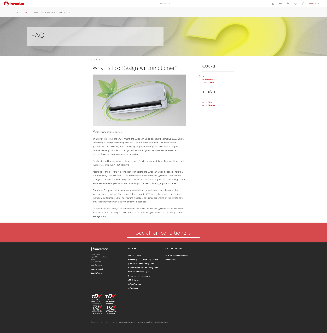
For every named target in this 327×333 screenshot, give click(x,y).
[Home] (14, 4)
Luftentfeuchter (134, 284)
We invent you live (209, 79)
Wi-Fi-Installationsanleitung (176, 255)
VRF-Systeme (133, 280)
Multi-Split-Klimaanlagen (138, 272)
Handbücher (170, 259)
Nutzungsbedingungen (127, 322)
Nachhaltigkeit (97, 269)
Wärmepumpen (134, 255)
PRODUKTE (164, 3)
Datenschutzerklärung (145, 322)
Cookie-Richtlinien (161, 322)
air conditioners (208, 105)
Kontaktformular (97, 273)
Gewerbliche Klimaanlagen (139, 276)
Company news (208, 82)
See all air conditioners (163, 232)
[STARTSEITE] (7, 12)
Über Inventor (96, 265)
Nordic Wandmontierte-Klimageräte (143, 268)
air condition (207, 102)
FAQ (203, 76)
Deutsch (314, 3)
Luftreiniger (133, 288)
